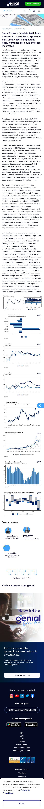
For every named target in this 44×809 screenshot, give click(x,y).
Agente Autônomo (22, 756)
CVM (21, 726)
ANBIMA (22, 729)
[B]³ (21, 720)
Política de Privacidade (22, 770)
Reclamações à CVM (22, 735)
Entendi (22, 803)
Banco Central (22, 732)
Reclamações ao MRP (21, 738)
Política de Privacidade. (29, 793)
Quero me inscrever (22, 662)
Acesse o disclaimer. (9, 509)
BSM (21, 723)
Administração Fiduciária (22, 774)
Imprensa (22, 763)
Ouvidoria (22, 760)
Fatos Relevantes (22, 767)
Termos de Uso (22, 778)
